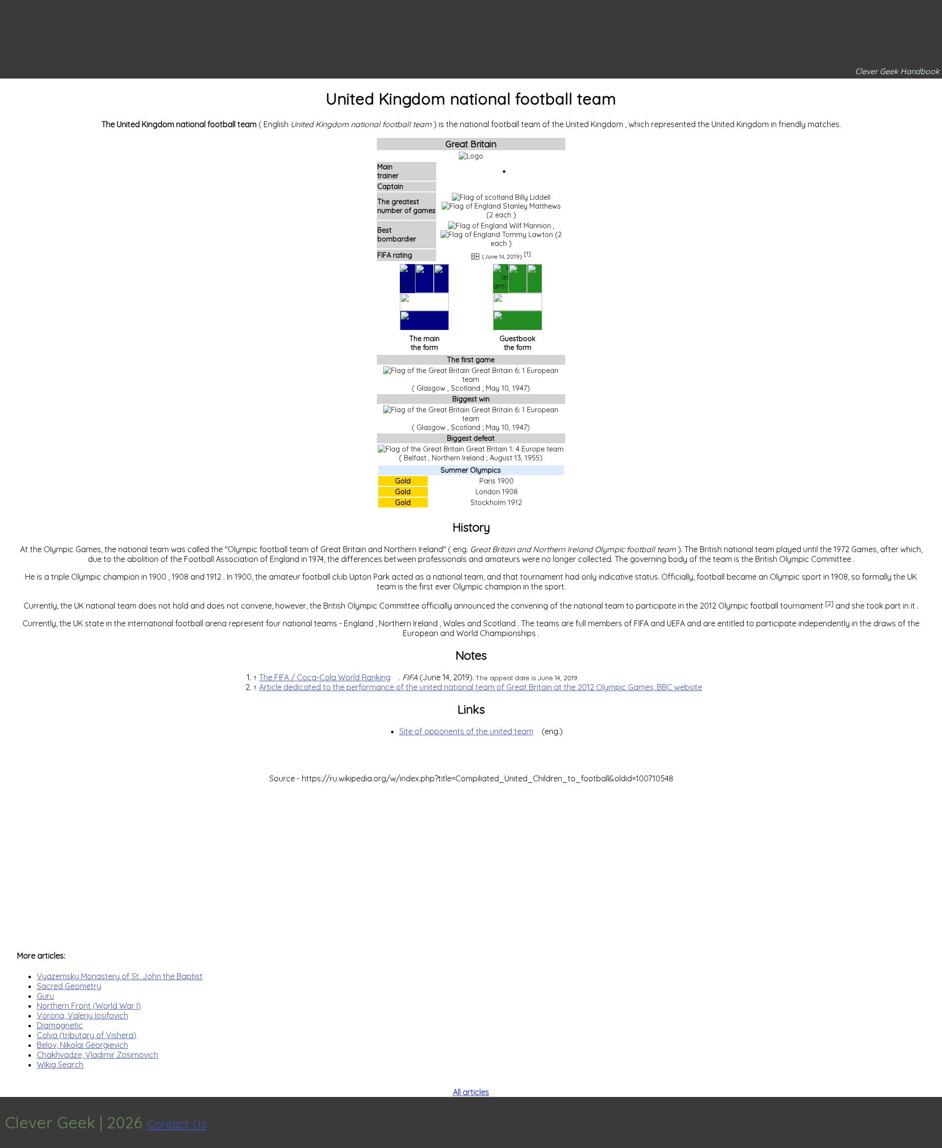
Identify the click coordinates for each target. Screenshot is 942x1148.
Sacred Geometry (69, 986)
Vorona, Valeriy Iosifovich (82, 1015)
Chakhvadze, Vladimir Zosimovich (97, 1055)
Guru (45, 996)
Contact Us (176, 1124)
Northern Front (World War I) (89, 1006)
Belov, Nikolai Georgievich (82, 1045)
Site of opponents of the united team (466, 731)
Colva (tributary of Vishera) (86, 1035)
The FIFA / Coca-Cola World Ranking (325, 677)
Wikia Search (60, 1064)
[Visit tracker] (933, 1122)
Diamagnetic (60, 1025)
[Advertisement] (471, 862)
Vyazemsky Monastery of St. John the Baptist (120, 976)
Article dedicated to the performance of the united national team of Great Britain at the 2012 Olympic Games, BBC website (480, 687)
